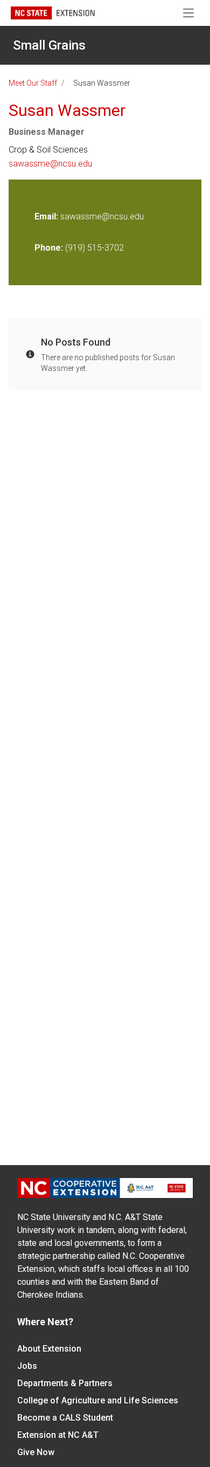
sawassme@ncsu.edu (50, 164)
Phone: (48, 248)
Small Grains (49, 45)
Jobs (27, 1366)
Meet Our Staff (33, 83)
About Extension (49, 1349)
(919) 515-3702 (94, 248)
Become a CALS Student (65, 1418)
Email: (47, 216)
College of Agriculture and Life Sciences (97, 1400)
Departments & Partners (65, 1383)
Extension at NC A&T (58, 1435)
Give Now (35, 1452)
